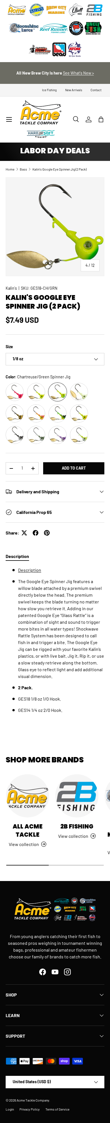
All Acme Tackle (28, 830)
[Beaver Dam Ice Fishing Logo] (76, 28)
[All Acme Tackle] (27, 795)
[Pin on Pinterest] (46, 532)
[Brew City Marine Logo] (56, 10)
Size (9, 346)
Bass (23, 169)
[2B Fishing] (76, 795)
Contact (96, 90)
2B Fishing (76, 826)
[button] (101, 119)
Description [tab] (17, 556)
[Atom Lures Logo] (75, 49)
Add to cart (74, 468)
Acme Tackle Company (33, 1100)
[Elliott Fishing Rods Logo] (76, 10)
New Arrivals (73, 90)
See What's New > (78, 73)
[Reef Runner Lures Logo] (53, 28)
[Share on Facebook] (35, 532)
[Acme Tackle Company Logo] (17, 10)
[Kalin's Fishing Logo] (37, 10)
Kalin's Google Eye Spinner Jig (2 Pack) (59, 169)
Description (29, 570)
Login (10, 1109)
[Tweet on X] (24, 532)
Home (10, 169)
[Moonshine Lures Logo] (23, 28)
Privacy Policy (29, 1109)
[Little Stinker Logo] (39, 49)
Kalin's (11, 288)
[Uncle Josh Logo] (93, 28)
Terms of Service (57, 1109)
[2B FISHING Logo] (94, 10)
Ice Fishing (49, 90)
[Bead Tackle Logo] (59, 49)
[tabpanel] (55, 642)
